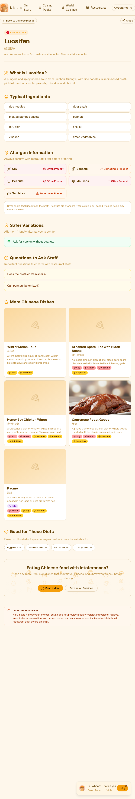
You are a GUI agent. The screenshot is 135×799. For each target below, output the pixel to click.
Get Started (121, 7)
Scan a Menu (52, 588)
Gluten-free (36, 547)
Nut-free (59, 547)
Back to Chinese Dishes (20, 20)
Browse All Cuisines (81, 588)
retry (122, 788)
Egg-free (12, 547)
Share (129, 20)
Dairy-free (82, 547)
